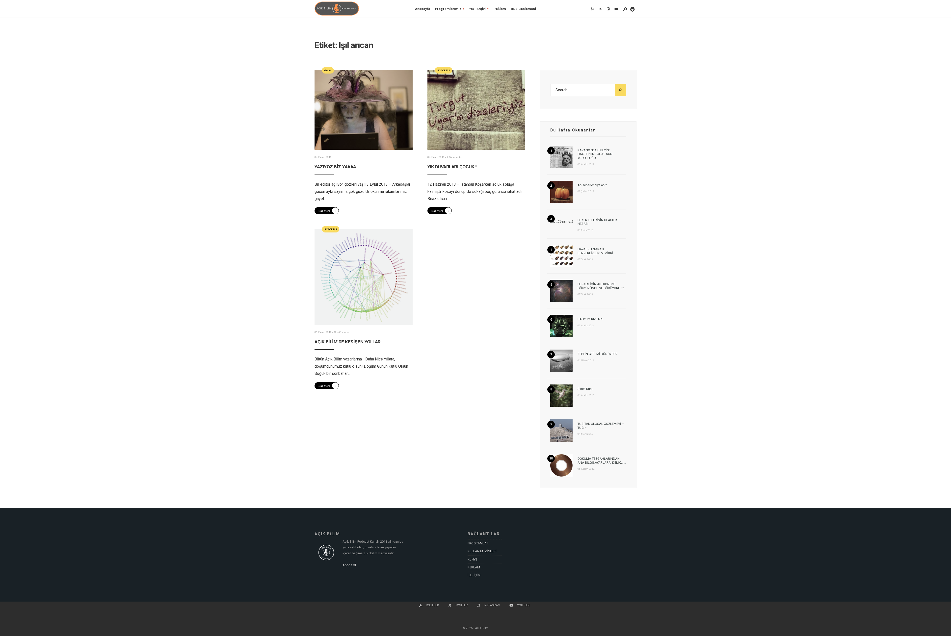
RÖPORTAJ (443, 70)
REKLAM (474, 567)
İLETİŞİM (474, 575)
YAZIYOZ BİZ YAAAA (335, 167)
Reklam (500, 9)
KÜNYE (472, 559)
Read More (327, 210)
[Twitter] (600, 9)
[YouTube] (616, 9)
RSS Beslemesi (523, 9)
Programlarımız (448, 9)
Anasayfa (422, 9)
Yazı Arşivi (477, 9)
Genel (327, 70)
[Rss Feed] (592, 9)
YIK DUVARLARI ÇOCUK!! (452, 167)
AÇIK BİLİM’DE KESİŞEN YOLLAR (348, 342)
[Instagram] (608, 9)
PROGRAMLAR (478, 543)
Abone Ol (349, 565)
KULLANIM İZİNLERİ (482, 551)
